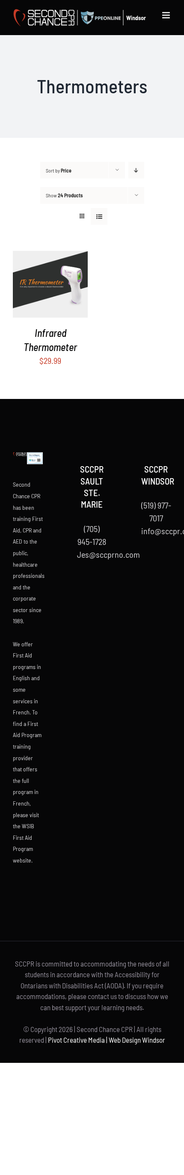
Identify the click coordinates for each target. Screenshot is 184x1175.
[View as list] (99, 216)
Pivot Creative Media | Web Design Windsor (106, 1039)
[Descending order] (136, 170)
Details (56, 286)
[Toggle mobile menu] (166, 15)
